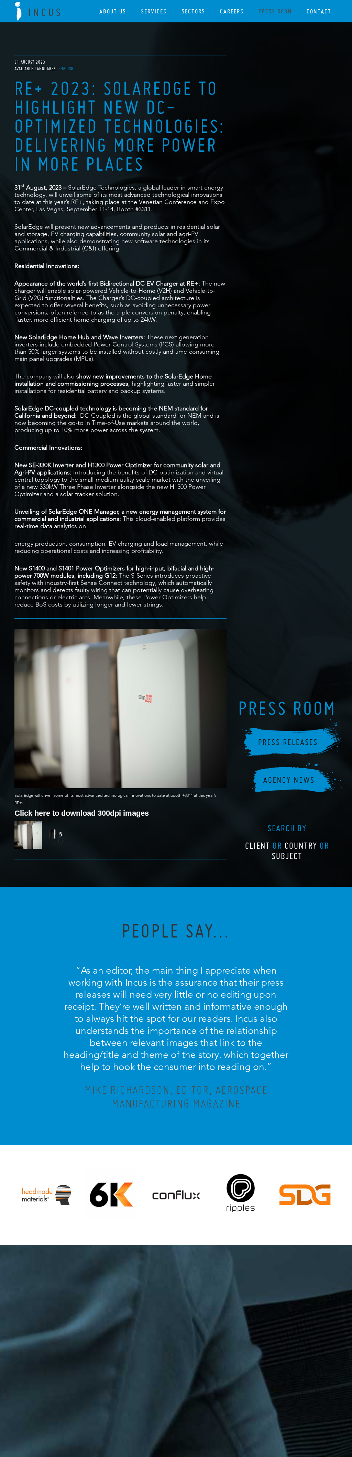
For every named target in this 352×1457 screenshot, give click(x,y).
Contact (319, 11)
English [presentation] (66, 68)
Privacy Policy (157, 1414)
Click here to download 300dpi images (81, 813)
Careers (232, 11)
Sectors (193, 11)
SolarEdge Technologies (101, 187)
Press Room (275, 11)
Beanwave (210, 1419)
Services (154, 11)
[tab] (66, 68)
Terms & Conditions (189, 1414)
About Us (112, 11)
